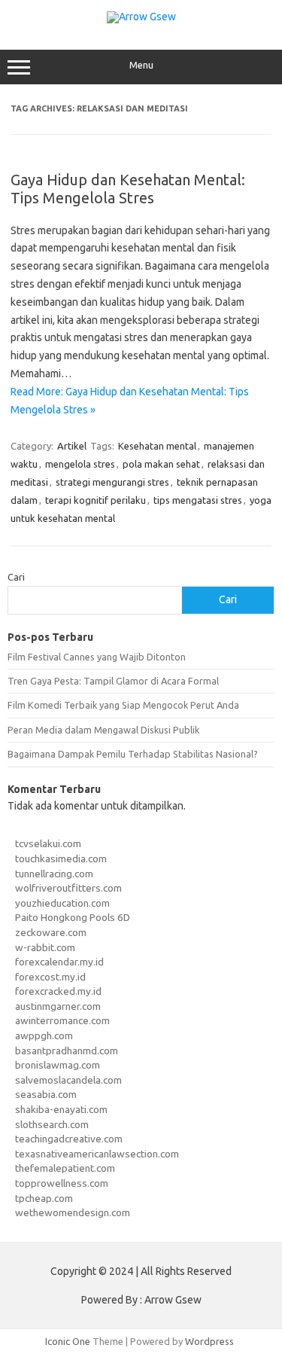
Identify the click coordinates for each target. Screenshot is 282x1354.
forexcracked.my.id (58, 991)
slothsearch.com (52, 1124)
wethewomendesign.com (72, 1212)
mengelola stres (80, 464)
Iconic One (67, 1341)
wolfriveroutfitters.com (68, 888)
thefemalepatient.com (65, 1168)
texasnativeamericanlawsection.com (97, 1154)
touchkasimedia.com (61, 858)
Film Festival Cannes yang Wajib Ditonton (97, 656)
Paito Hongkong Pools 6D (72, 917)
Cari (16, 577)
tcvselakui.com (48, 843)
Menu (141, 65)
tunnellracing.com (54, 874)
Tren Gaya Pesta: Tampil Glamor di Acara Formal (113, 680)
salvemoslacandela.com (68, 1080)
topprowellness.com (61, 1183)
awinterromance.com (62, 1020)
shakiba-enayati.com (61, 1109)
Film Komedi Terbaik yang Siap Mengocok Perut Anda (123, 705)
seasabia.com (46, 1094)
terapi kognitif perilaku (95, 500)
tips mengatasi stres (197, 500)
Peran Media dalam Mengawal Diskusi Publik (103, 729)
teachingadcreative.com (69, 1139)
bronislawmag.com (57, 1065)
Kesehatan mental (157, 446)
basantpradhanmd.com (66, 1050)
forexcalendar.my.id (59, 962)
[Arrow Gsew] (141, 17)
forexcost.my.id (50, 977)
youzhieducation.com (62, 903)
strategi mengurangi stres (112, 482)
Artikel (71, 446)
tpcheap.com (44, 1198)
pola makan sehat (161, 464)
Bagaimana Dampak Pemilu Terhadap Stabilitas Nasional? (133, 754)
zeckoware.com (50, 932)
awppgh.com (44, 1035)
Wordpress (209, 1341)
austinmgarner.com (58, 1006)
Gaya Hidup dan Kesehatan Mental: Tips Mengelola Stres (128, 188)
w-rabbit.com (45, 947)
